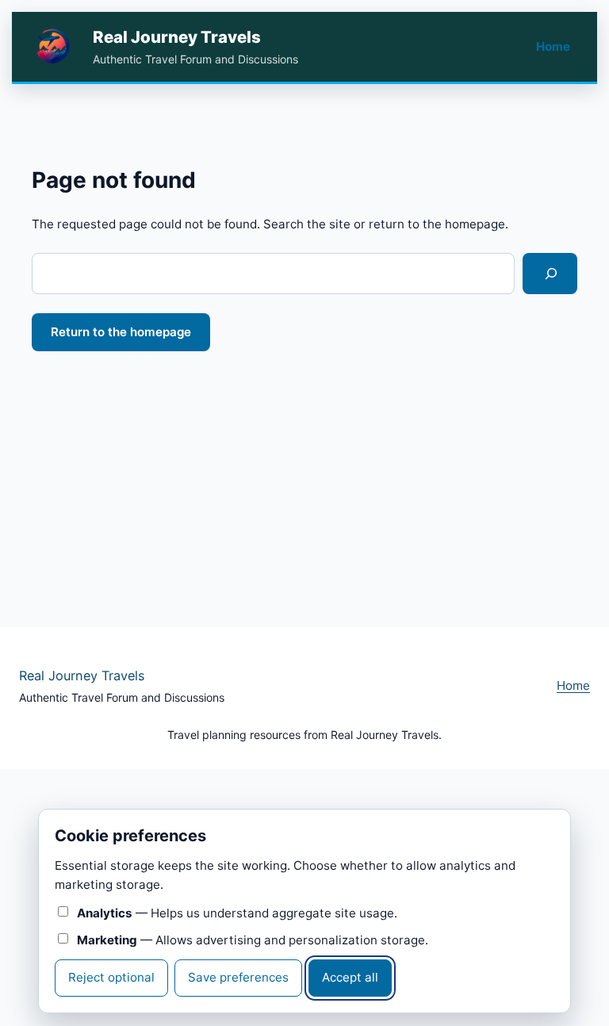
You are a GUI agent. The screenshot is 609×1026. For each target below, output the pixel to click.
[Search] (550, 273)
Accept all (350, 977)
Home (553, 46)
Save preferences (238, 977)
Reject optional (111, 977)
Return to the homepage (121, 331)
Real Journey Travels (177, 37)
